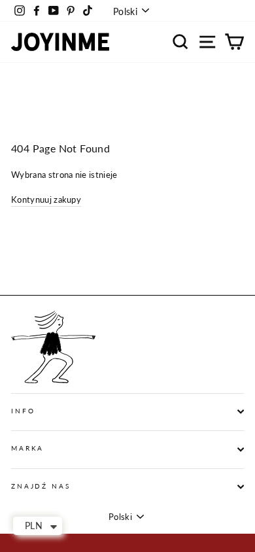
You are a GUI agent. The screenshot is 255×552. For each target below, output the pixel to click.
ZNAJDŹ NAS (41, 486)
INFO (23, 411)
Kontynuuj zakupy (46, 199)
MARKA (27, 448)
